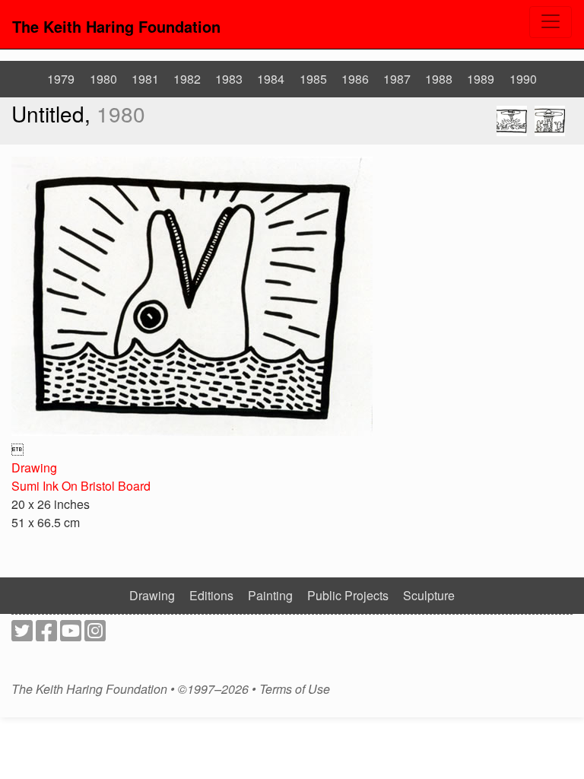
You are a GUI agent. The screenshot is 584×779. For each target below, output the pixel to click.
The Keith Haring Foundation (116, 26)
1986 (355, 78)
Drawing (34, 467)
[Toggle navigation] (550, 22)
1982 (187, 78)
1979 (61, 78)
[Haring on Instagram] (95, 635)
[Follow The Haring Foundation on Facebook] (46, 635)
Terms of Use (294, 689)
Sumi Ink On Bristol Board (81, 485)
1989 (480, 78)
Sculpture (429, 595)
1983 (229, 78)
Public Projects (348, 595)
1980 (103, 78)
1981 (145, 78)
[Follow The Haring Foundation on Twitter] (22, 635)
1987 (397, 78)
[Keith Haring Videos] (70, 635)
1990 (523, 78)
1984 (270, 78)
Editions (211, 595)
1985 (313, 78)
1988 (438, 78)
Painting (270, 595)
